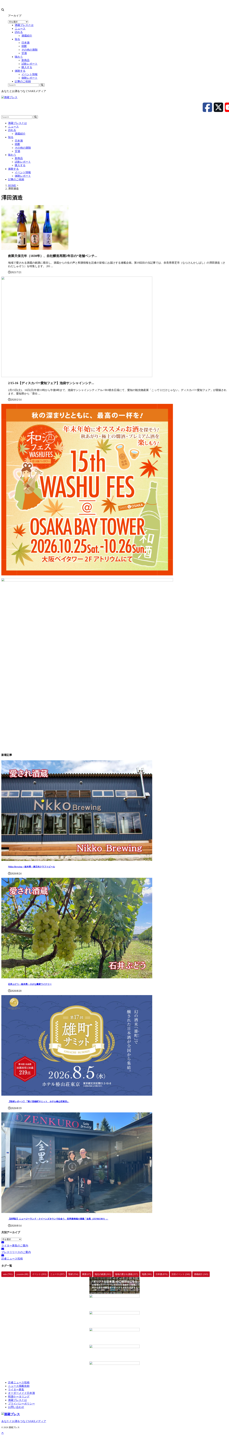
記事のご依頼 (16, 179)
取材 (73, 1274)
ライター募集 (16, 1389)
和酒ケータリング (19, 1396)
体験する (13, 168)
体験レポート (23, 175)
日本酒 (19, 140)
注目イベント (180, 1274)
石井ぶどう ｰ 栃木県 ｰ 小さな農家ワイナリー (30, 984)
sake (7, 1274)
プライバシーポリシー (21, 1403)
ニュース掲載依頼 (19, 1386)
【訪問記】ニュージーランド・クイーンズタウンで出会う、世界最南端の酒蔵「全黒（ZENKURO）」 (58, 1218)
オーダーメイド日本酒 (21, 1393)
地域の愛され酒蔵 (126, 1274)
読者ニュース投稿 (19, 1382)
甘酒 (17, 151)
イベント (39, 1274)
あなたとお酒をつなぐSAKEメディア (23, 1421)
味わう (12, 154)
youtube (22, 1274)
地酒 (147, 1274)
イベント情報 (23, 172)
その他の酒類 (23, 147)
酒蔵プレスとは (17, 123)
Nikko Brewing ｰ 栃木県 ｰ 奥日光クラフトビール (31, 866)
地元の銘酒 (103, 1274)
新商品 (19, 158)
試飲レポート (23, 161)
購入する (20, 165)
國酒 (86, 1274)
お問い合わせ (16, 1407)
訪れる (12, 130)
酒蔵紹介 (20, 133)
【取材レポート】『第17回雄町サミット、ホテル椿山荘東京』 (38, 1101)
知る (10, 137)
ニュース (13, 126)
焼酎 (17, 144)
